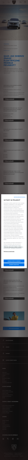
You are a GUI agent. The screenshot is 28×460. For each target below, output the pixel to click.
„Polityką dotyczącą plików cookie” (13, 247)
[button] (14, 261)
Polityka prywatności (9, 251)
